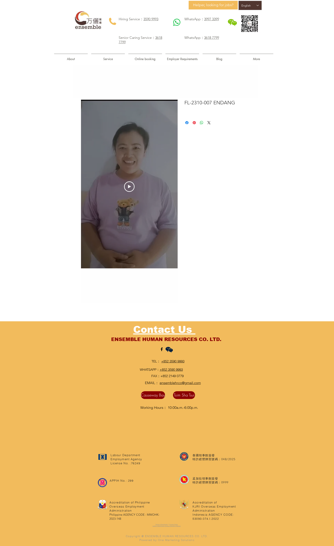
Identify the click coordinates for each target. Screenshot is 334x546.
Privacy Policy (173, 524)
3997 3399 (211, 19)
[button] (108, 57)
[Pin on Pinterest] (194, 122)
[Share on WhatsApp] (201, 122)
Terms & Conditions (161, 524)
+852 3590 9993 (172, 361)
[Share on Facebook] (187, 122)
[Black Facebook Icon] (161, 349)
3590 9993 (150, 19)
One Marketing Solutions (176, 540)
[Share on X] (209, 122)
